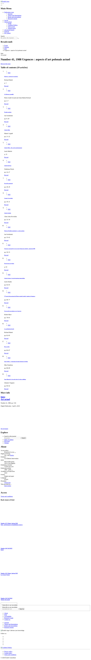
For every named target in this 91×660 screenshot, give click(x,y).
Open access (11, 26)
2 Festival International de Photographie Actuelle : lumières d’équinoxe (19, 296)
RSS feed (7, 441)
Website (6, 443)
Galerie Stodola (7, 213)
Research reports (12, 18)
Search (3, 36)
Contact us (7, 619)
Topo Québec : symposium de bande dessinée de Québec (16, 361)
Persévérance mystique (9, 263)
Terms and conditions (7, 496)
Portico (12, 455)
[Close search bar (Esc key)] (3, 3)
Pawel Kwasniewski (8, 183)
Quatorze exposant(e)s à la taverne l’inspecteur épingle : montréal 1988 (19, 248)
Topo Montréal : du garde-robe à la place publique (15, 379)
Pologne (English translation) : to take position (14, 230)
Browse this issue (5, 64)
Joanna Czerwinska (8, 198)
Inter (5, 49)
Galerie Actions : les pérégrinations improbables (14, 278)
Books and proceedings (14, 17)
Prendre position (7, 112)
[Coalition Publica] (6, 647)
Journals (10, 14)
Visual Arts (7, 482)
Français (6, 31)
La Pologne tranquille (9, 94)
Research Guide (8, 618)
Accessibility (7, 616)
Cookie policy (8, 653)
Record (6, 86)
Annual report (12, 28)
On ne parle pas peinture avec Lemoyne (12, 311)
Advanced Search (9, 30)
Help (5, 615)
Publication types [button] (9, 12)
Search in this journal (10, 436)
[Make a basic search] (1, 3)
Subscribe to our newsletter (9, 607)
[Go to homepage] (5, 1)
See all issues (4, 428)
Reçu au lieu (7, 346)
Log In (6, 20)
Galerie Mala (7, 129)
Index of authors (8, 439)
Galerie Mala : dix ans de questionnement (13, 147)
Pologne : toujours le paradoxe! (11, 76)
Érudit (9, 23)
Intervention (7, 486)
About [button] (6, 22)
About (10, 22)
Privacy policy (8, 651)
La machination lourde (9, 328)
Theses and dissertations (14, 15)
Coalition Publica (13, 25)
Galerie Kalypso (7, 165)
